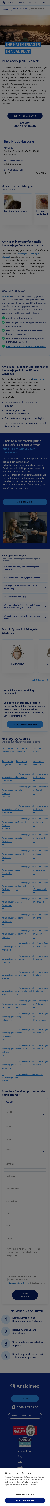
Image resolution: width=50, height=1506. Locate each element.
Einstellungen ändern (25, 1494)
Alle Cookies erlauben (25, 1500)
